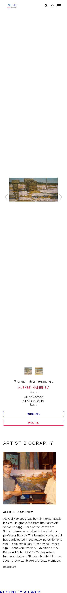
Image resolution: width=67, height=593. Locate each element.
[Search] (46, 5)
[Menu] (59, 5)
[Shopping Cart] (52, 6)
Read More (9, 567)
